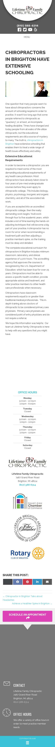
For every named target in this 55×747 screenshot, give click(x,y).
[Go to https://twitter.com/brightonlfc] (25, 30)
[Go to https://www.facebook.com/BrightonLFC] (19, 30)
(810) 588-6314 (27, 25)
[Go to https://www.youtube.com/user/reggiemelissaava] (30, 30)
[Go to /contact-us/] (27, 692)
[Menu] (27, 743)
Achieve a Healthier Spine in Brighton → (32, 603)
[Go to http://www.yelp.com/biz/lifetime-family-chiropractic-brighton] (36, 30)
